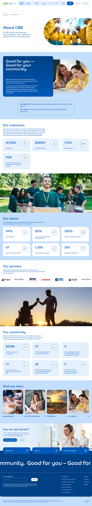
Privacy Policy (65, 477)
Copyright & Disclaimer (67, 490)
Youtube (86, 484)
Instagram (86, 482)
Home (5, 15)
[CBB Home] (9, 3)
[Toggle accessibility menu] (76, 3)
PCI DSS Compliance (66, 487)
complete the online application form (14, 434)
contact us (46, 502)
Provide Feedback (66, 492)
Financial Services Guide (23, 502)
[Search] (79, 3)
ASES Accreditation (66, 484)
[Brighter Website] (87, 501)
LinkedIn (86, 477)
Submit (34, 480)
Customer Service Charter (68, 482)
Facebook (86, 479)
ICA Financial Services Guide (68, 479)
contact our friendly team (16, 436)
